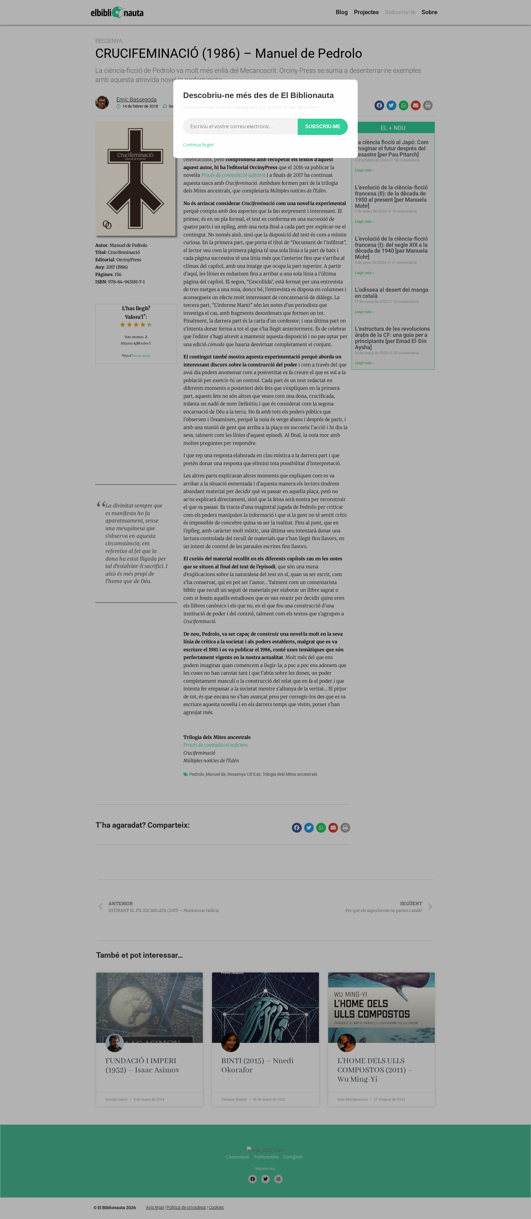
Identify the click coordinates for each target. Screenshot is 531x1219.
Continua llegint (198, 145)
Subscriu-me (322, 126)
